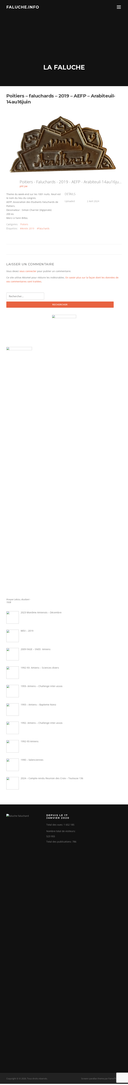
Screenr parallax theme (92, 1078)
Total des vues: (55, 824)
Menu (119, 7)
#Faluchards (43, 228)
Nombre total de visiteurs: (61, 831)
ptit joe (24, 186)
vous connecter (28, 271)
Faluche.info (22, 7)
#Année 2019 (27, 228)
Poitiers (24, 224)
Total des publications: (59, 841)
